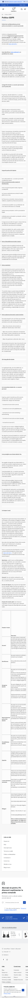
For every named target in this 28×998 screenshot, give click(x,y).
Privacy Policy (7, 993)
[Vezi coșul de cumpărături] (25, 9)
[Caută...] (21, 9)
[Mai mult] (8, 5)
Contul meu (17, 966)
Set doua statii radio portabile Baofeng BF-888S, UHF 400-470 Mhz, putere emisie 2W (13, 932)
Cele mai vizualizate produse (9, 927)
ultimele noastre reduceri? (15, 1)
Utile (3, 966)
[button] (11, 937)
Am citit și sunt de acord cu (15, 909)
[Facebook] (3, 959)
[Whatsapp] (7, 959)
